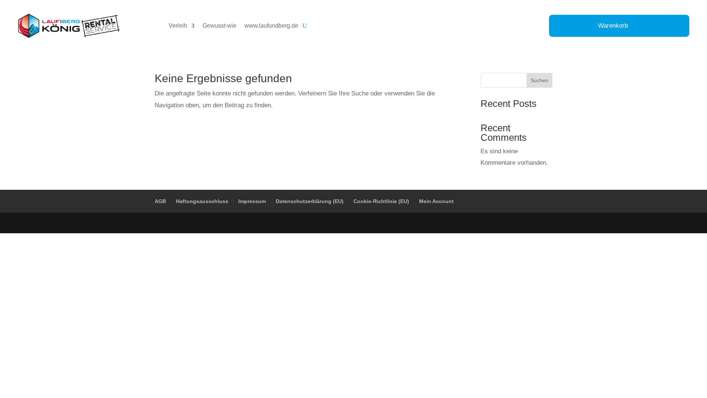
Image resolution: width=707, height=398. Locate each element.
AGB (160, 201)
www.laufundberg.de (271, 25)
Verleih (178, 25)
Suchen (539, 80)
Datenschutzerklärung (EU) (310, 201)
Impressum (252, 201)
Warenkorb (613, 26)
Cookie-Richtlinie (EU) (381, 201)
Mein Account (436, 201)
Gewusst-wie (219, 25)
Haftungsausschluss (202, 201)
